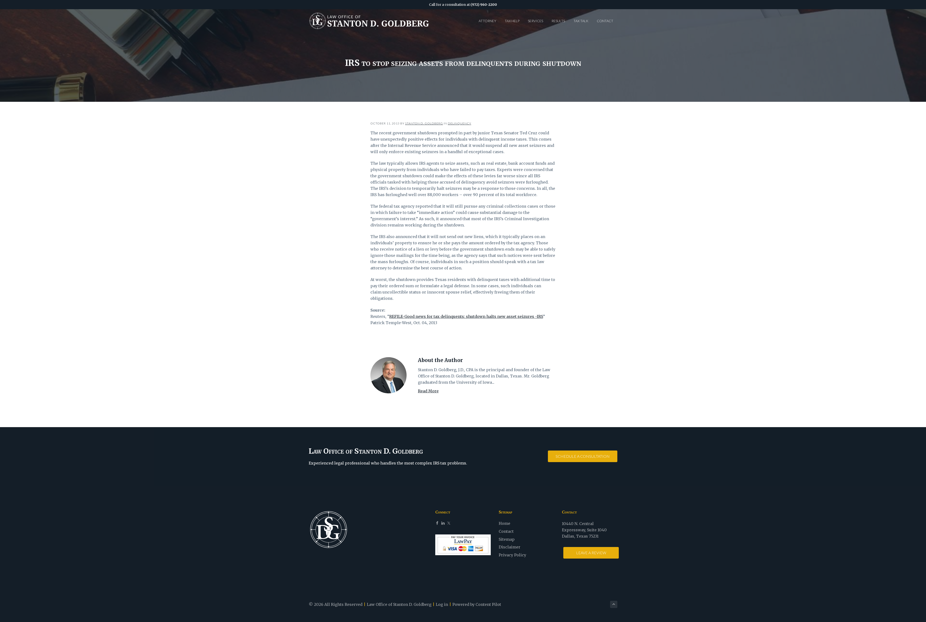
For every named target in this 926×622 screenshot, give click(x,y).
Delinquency (459, 123)
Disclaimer (509, 547)
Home (504, 523)
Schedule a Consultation (583, 456)
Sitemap (507, 539)
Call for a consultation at (463, 4)
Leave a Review (591, 552)
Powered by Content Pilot (476, 604)
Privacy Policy (512, 555)
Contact (506, 531)
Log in (442, 604)
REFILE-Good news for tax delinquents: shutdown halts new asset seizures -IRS (466, 316)
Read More (428, 391)
